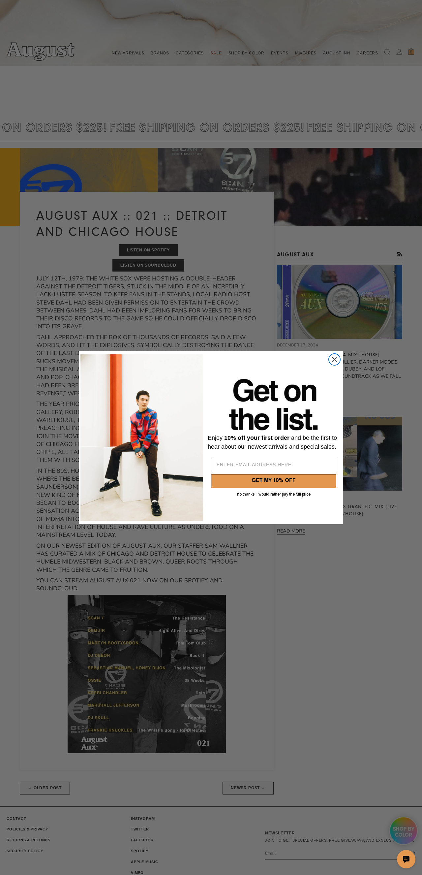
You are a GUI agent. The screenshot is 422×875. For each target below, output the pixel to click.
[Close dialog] (334, 359)
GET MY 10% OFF (274, 481)
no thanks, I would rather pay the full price (274, 495)
